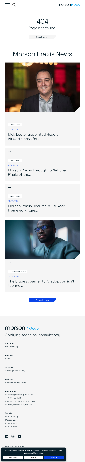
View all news (42, 300)
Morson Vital (11, 423)
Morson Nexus (11, 426)
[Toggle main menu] (7, 4)
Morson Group (11, 416)
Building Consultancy (15, 370)
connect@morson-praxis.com (19, 394)
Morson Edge (11, 420)
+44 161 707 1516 (13, 398)
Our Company (11, 346)
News (7, 358)
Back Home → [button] (42, 37)
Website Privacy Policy (15, 382)
